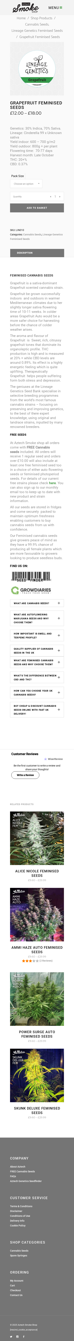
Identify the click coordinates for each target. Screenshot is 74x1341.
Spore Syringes (18, 1255)
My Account (16, 1280)
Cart (12, 1285)
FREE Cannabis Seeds (22, 1171)
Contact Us (16, 1295)
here (52, 483)
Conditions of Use (20, 1215)
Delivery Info (17, 1220)
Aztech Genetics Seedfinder (26, 1181)
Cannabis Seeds (36, 24)
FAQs (13, 1176)
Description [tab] (25, 253)
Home (21, 18)
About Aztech (17, 1166)
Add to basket (37, 208)
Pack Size (17, 176)
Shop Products (41, 18)
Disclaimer (16, 1211)
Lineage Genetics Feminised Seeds (37, 31)
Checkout (15, 1290)
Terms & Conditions (21, 1206)
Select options (26, 880)
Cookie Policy (18, 1225)
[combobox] (26, 183)
